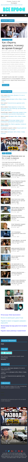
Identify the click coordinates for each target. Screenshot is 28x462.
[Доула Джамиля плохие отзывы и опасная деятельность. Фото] (6, 190)
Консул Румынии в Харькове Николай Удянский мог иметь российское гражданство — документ (18, 183)
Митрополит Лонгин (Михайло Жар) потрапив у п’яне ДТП (18, 217)
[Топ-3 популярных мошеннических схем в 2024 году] (6, 231)
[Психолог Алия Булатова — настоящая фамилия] (6, 271)
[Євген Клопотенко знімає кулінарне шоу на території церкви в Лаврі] (6, 198)
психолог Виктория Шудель (13, 62)
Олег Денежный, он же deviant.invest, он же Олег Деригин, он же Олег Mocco (18, 265)
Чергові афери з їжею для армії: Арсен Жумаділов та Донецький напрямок (17, 209)
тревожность (17, 71)
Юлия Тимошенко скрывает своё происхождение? (18, 224)
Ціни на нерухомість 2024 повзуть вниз (17, 256)
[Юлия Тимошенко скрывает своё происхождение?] (6, 223)
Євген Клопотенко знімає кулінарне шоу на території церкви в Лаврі (18, 200)
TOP (3, 153)
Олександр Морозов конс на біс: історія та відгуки (13, 157)
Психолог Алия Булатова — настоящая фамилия (18, 273)
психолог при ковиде (16, 66)
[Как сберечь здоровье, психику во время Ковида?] (14, 24)
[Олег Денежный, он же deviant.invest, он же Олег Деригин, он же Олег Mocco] (6, 263)
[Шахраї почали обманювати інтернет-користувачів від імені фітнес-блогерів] (6, 279)
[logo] (6, 352)
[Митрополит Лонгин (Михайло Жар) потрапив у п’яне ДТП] (6, 215)
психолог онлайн (10, 64)
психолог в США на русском (14, 60)
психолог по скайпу (6, 66)
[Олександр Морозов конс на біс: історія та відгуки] (14, 138)
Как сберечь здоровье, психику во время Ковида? (13, 45)
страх (12, 71)
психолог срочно (22, 68)
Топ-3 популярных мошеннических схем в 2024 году (18, 233)
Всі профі (12, 50)
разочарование (21, 70)
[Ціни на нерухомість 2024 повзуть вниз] (6, 255)
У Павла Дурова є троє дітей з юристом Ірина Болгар (18, 241)
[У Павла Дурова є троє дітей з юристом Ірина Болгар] (6, 239)
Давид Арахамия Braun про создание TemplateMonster (18, 248)
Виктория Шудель (6, 52)
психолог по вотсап (19, 64)
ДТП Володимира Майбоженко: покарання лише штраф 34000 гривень (18, 174)
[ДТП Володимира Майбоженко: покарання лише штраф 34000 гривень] (6, 172)
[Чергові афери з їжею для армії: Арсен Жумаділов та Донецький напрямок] (6, 206)
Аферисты (8, 153)
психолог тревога (13, 70)
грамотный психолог (15, 52)
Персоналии (5, 39)
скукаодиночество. (6, 71)
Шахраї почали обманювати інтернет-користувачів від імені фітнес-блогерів (18, 281)
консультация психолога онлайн (13, 56)
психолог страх (5, 70)
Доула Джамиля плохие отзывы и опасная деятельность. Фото (17, 192)
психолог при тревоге (12, 68)
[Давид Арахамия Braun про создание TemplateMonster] (6, 247)
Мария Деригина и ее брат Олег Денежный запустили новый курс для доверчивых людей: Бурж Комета (13, 108)
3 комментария (19, 50)
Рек (11, 39)
